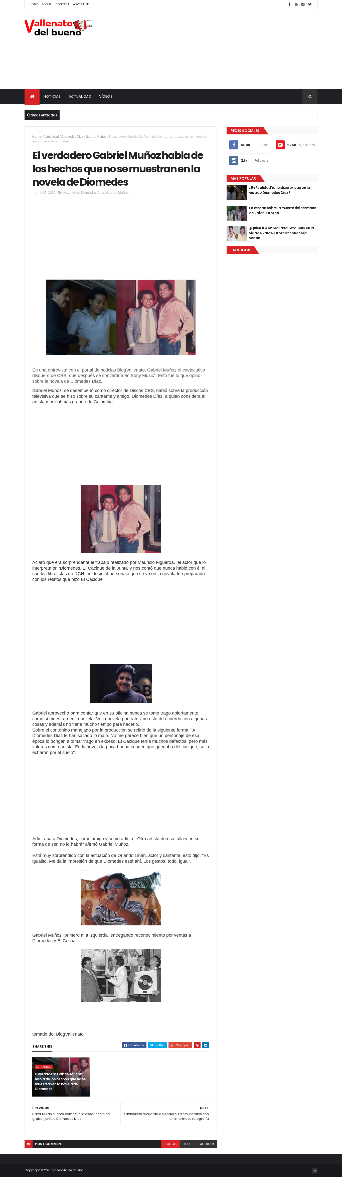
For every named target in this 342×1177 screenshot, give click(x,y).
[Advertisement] (226, 49)
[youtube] (296, 4)
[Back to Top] (314, 1171)
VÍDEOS (105, 96)
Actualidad (51, 136)
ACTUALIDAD (80, 96)
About (47, 4)
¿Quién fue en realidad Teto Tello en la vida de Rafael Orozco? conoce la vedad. (281, 233)
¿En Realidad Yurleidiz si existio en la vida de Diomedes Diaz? (279, 190)
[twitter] (309, 4)
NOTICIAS (52, 96)
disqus (188, 1144)
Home (34, 4)
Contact (62, 4)
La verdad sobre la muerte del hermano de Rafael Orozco (282, 210)
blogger (170, 1144)
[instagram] (303, 4)
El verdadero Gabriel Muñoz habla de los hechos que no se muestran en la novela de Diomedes (60, 1081)
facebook (206, 1144)
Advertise (81, 4)
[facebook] (289, 4)
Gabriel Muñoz (96, 136)
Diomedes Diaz (72, 136)
